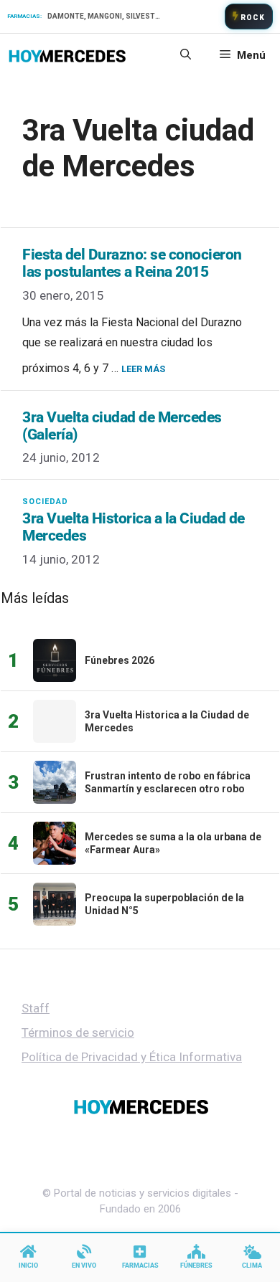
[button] (185, 55)
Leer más (143, 369)
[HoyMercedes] (67, 55)
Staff (36, 1008)
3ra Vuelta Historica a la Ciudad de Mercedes (133, 527)
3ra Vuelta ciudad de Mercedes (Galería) (122, 426)
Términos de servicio (78, 1032)
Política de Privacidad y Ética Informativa (132, 1057)
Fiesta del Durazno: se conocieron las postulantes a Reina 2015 (132, 263)
